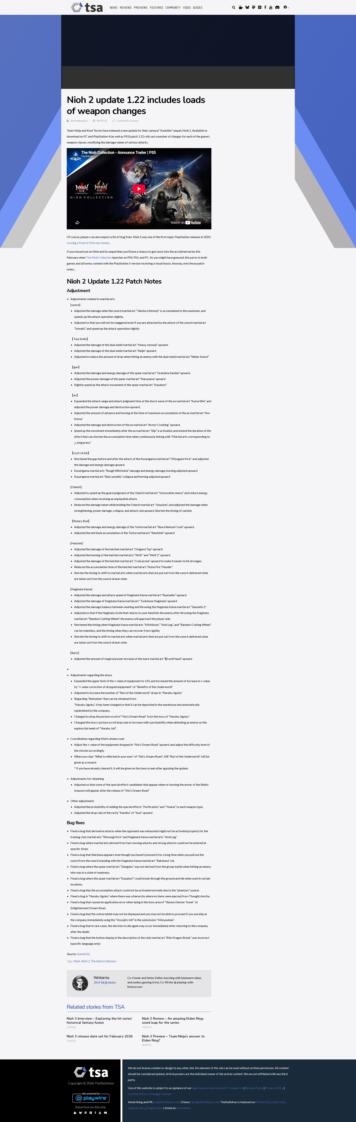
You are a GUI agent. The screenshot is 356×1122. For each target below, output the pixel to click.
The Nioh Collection (99, 257)
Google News (154, 1108)
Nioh (77, 961)
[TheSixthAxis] (87, 12)
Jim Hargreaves (79, 120)
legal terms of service (205, 1088)
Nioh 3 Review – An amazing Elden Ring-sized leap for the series (173, 1020)
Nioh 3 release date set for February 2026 (100, 1036)
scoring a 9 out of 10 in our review (88, 243)
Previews (140, 7)
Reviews (125, 7)
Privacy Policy (274, 1088)
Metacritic (263, 1102)
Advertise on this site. (90, 1107)
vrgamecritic (136, 1108)
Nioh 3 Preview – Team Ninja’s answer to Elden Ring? (173, 1038)
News (113, 7)
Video (187, 7)
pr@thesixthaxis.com (167, 1102)
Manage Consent (160, 1094)
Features (156, 7)
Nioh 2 (85, 961)
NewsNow (184, 1108)
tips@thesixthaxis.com (205, 1102)
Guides (197, 7)
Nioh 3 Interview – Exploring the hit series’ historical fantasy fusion (99, 1020)
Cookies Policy (137, 1094)
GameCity (83, 954)
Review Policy (254, 1088)
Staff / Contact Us (231, 1088)
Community (173, 7)
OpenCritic (278, 1102)
